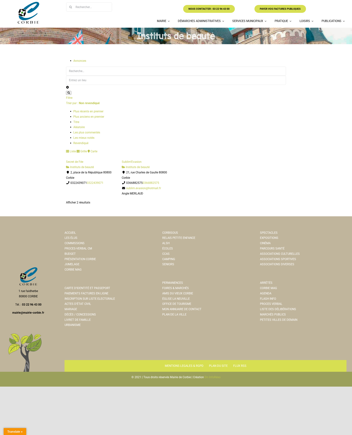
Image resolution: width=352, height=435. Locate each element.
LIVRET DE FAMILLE (78, 320)
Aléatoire (79, 127)
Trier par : (83, 103)
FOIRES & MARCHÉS (175, 288)
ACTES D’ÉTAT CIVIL (78, 304)
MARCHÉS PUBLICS (273, 314)
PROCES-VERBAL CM (78, 248)
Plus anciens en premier (88, 116)
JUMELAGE (72, 264)
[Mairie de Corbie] (28, 3)
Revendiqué (80, 143)
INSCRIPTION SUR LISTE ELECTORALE (90, 298)
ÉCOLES (167, 248)
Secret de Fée (74, 162)
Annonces (79, 61)
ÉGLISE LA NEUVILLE (176, 298)
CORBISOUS (170, 232)
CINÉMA (265, 243)
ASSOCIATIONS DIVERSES (277, 264)
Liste (72, 151)
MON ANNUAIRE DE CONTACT (181, 309)
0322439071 (95, 183)
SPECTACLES (269, 232)
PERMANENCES (172, 283)
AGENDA (265, 293)
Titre (76, 122)
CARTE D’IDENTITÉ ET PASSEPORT (87, 288)
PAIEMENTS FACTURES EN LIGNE (86, 293)
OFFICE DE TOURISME (176, 304)
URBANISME (73, 325)
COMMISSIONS (75, 243)
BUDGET (70, 254)
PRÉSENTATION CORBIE (80, 259)
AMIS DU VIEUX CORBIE (177, 293)
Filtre (69, 98)
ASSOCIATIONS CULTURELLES (280, 254)
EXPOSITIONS (269, 238)
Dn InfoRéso (213, 377)
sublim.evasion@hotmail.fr (143, 188)
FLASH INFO (268, 298)
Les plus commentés (86, 132)
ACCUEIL (70, 232)
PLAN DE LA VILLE (174, 314)
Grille (83, 151)
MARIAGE (71, 309)
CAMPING (168, 259)
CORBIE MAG (73, 269)
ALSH (166, 243)
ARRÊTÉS (266, 283)
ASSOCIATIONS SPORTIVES (278, 259)
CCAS (166, 254)
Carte (93, 151)
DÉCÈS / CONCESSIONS (80, 314)
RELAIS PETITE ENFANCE (178, 238)
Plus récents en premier (88, 111)
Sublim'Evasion (132, 162)
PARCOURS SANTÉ (272, 248)
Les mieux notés (83, 138)
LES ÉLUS (71, 238)
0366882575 (151, 183)
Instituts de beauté (81, 167)
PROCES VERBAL (271, 304)
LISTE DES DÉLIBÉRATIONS (278, 309)
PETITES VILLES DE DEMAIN (278, 320)
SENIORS (168, 264)
